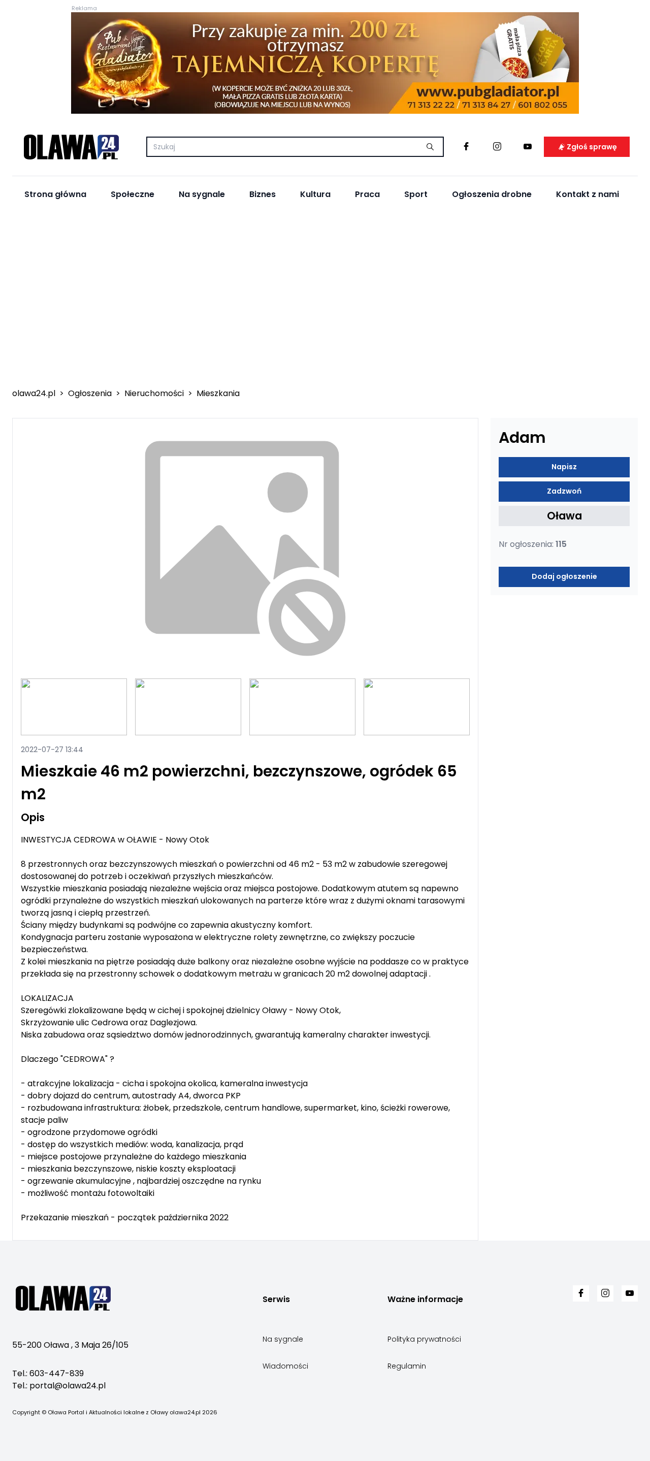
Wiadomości (285, 1366)
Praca (367, 194)
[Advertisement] (325, 300)
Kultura (315, 194)
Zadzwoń (564, 491)
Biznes (262, 194)
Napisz (564, 467)
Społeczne (132, 194)
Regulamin (406, 1366)
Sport (416, 194)
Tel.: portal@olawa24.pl (59, 1385)
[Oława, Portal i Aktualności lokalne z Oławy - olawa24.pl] (71, 146)
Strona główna (55, 194)
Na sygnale (202, 194)
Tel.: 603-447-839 (48, 1373)
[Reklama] (325, 63)
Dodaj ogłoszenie (564, 577)
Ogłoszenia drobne (492, 194)
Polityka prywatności (424, 1339)
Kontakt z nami (587, 194)
